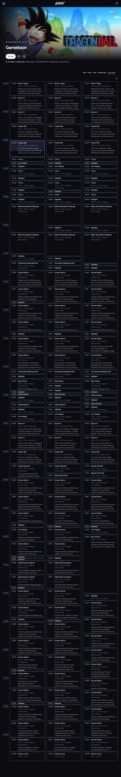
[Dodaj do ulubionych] (18, 56)
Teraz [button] (89, 72)
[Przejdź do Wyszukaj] (117, 3)
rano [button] (94, 72)
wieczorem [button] (102, 72)
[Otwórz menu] (3, 3)
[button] (117, 78)
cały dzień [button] (111, 72)
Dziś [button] (84, 72)
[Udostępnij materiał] (24, 56)
